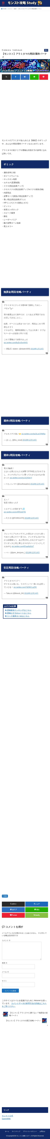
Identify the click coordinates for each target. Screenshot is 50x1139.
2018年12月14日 (30, 440)
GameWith (6, 1119)
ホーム (7, 1131)
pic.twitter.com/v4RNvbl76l (15, 512)
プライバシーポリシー (30, 1131)
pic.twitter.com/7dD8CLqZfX (25, 587)
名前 (4, 963)
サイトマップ (16, 1131)
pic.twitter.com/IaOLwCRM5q (33, 434)
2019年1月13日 (37, 349)
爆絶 (5, 896)
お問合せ (42, 1131)
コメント (6, 940)
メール (5, 972)
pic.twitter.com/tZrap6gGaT (23, 546)
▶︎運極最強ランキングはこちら (18, 610)
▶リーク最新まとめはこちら (17, 616)
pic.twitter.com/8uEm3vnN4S (16, 343)
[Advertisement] (19, 27)
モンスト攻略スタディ (24, 1136)
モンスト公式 (7, 1116)
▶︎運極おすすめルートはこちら (18, 613)
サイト (4, 981)
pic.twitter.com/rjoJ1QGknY (21, 478)
